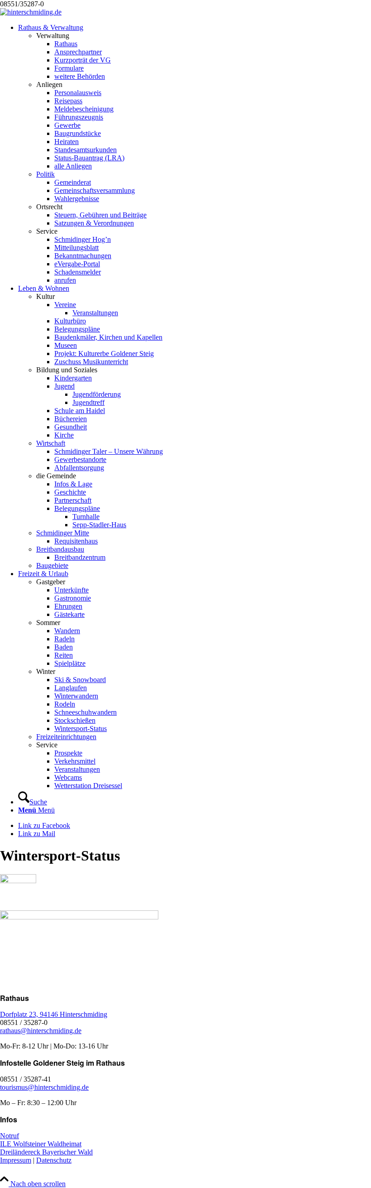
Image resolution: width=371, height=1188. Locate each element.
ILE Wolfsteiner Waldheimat (40, 1144)
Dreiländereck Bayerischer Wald (46, 1152)
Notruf (9, 1136)
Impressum (15, 1160)
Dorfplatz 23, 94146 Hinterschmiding (53, 1014)
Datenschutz (53, 1160)
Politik (45, 174)
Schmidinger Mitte (62, 533)
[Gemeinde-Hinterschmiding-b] (31, 12)
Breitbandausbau (60, 549)
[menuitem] (194, 154)
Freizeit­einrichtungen (66, 737)
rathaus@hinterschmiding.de (40, 1030)
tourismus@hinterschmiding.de (44, 1087)
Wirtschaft (50, 443)
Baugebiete (52, 565)
